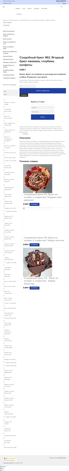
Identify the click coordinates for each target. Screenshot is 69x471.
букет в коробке (10, 281)
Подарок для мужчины (8, 353)
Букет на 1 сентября (8, 292)
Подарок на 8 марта (46, 128)
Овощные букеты (8, 59)
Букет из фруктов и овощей (9, 124)
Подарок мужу (10, 211)
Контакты (19, 14)
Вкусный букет (23, 132)
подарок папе (10, 262)
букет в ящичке (9, 286)
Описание (25, 134)
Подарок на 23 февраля (8, 217)
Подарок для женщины (25, 128)
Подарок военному (8, 339)
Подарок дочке (36, 128)
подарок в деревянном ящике (7, 332)
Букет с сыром (10, 303)
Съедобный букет (58, 130)
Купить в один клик (42, 90)
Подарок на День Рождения (45, 130)
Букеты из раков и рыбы (9, 180)
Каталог (29, 8)
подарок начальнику (8, 258)
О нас (23, 8)
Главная (18, 8)
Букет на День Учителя (8, 299)
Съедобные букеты (13, 20)
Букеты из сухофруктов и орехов (8, 139)
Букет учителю (7, 39)
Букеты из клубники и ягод (50, 127)
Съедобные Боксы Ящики (9, 173)
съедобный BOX (10, 435)
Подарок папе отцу (8, 423)
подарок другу (10, 362)
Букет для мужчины (9, 31)
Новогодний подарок (8, 195)
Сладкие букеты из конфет (9, 131)
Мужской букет (10, 318)
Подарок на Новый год (9, 62)
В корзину (24, 95)
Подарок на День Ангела (9, 231)
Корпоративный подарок (9, 188)
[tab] (44, 134)
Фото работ (44, 8)
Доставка (36, 8)
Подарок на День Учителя (9, 251)
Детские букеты (7, 56)
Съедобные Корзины (9, 78)
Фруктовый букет (7, 275)
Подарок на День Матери (30, 130)
